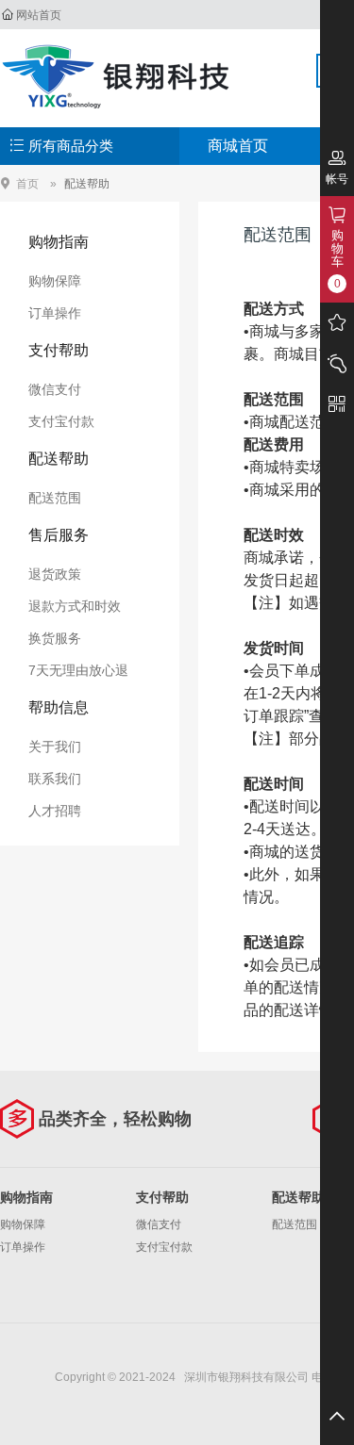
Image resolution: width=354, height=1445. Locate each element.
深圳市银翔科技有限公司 (118, 75)
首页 (27, 183)
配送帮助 (87, 183)
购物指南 (58, 242)
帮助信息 (58, 707)
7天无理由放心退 (78, 670)
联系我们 (54, 778)
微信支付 (54, 389)
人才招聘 (54, 810)
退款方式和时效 (74, 606)
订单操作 (54, 312)
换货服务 (54, 638)
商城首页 (238, 146)
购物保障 (54, 280)
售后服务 (58, 535)
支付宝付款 (61, 421)
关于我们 (54, 746)
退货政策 (54, 574)
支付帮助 (58, 350)
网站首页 (38, 15)
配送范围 (54, 497)
